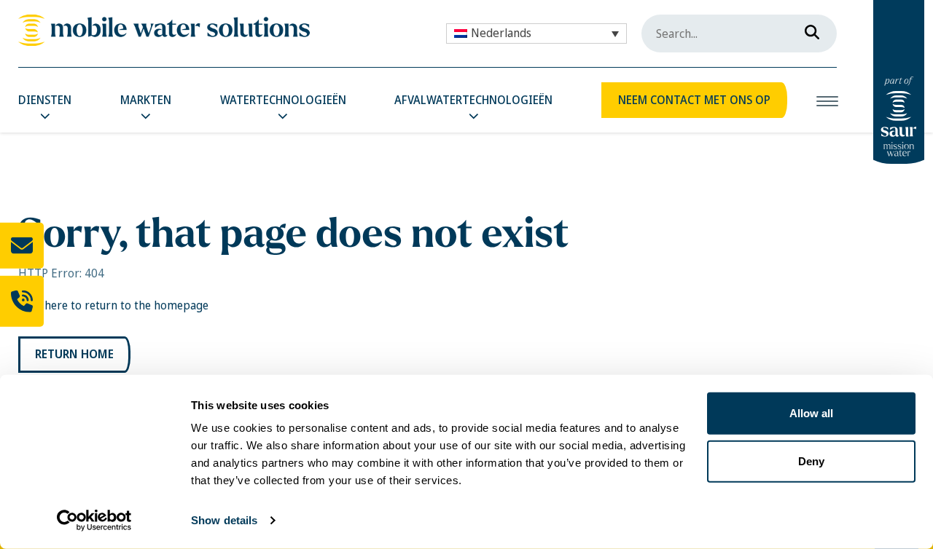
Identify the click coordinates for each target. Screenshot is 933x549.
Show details (224, 520)
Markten (145, 100)
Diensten (44, 100)
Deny (811, 460)
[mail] (22, 246)
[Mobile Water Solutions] (164, 30)
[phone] (22, 300)
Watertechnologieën (283, 100)
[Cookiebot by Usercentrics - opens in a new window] (94, 521)
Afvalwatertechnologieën (473, 100)
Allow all (811, 413)
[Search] (807, 29)
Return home (74, 354)
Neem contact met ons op (694, 100)
